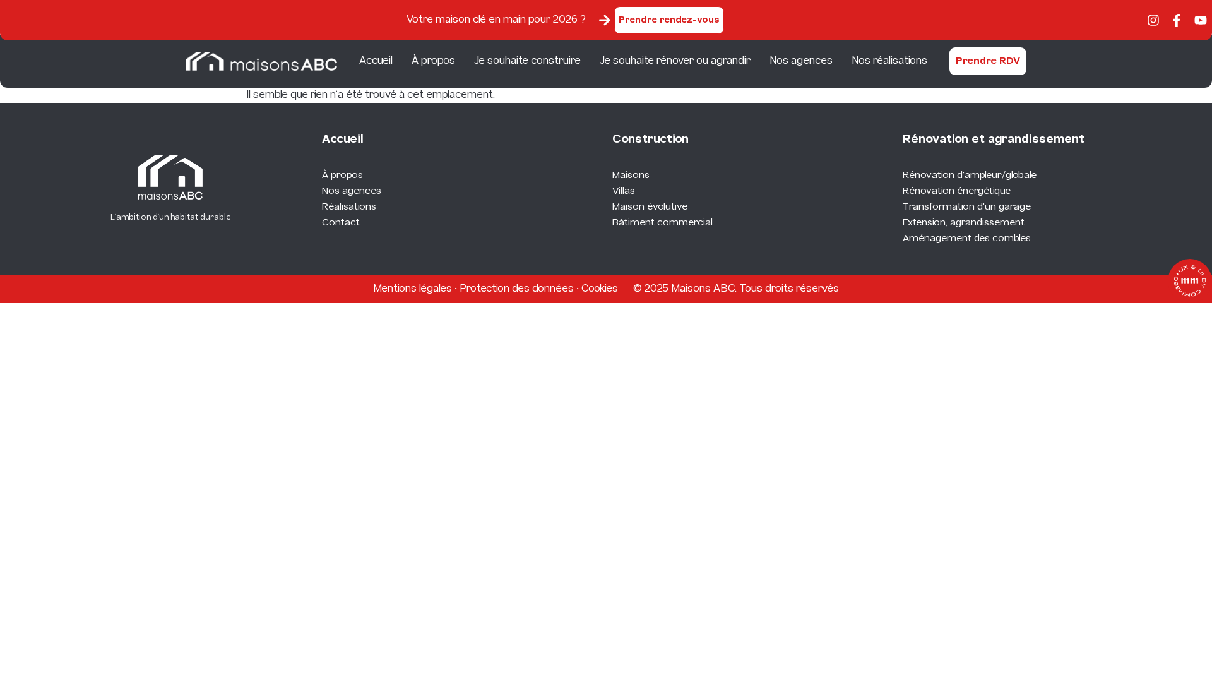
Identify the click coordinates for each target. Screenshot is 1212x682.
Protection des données (517, 289)
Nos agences (801, 61)
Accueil (376, 61)
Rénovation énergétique (957, 191)
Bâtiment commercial (662, 222)
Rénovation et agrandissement (993, 140)
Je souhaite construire (527, 61)
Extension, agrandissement (964, 222)
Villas (623, 191)
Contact (341, 222)
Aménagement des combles (967, 238)
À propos (433, 61)
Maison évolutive (649, 207)
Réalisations (349, 207)
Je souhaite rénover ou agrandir (675, 61)
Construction (650, 140)
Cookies (599, 289)
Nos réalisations (889, 61)
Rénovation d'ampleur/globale (970, 175)
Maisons (631, 175)
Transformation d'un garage (967, 207)
